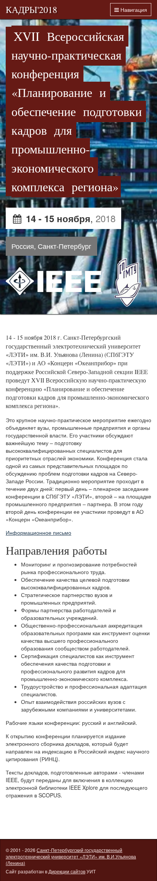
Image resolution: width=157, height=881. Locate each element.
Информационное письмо (38, 532)
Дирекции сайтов (66, 871)
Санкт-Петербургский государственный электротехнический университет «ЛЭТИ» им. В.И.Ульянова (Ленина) (71, 856)
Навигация (133, 9)
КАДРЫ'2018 (31, 9)
